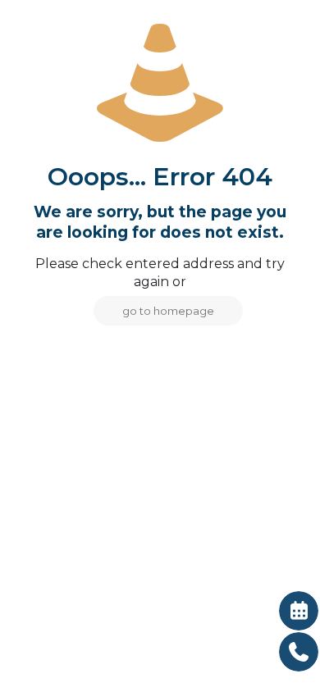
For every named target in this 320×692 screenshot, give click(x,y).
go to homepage (168, 310)
